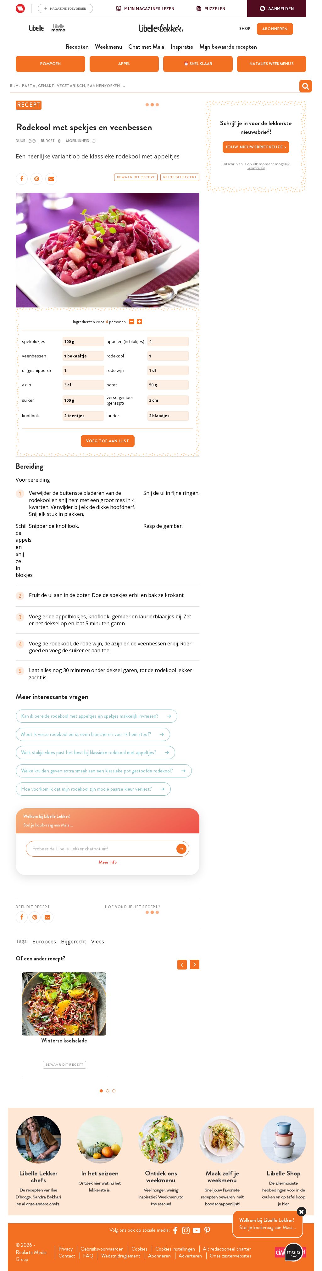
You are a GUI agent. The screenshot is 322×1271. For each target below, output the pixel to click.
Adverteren (190, 1255)
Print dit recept (180, 177)
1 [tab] (101, 1090)
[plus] (138, 321)
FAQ (88, 1255)
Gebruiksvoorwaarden (102, 1249)
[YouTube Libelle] (196, 1230)
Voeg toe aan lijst (107, 441)
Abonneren (159, 1255)
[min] (130, 321)
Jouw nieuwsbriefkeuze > (256, 147)
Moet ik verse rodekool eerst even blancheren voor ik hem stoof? (86, 734)
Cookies (139, 1249)
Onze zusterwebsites (230, 1255)
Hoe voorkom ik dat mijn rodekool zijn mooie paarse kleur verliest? (86, 789)
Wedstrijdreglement (120, 1255)
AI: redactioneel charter (227, 1249)
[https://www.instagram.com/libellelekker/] (186, 1230)
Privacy (65, 1249)
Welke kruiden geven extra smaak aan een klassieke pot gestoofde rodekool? (97, 770)
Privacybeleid (256, 168)
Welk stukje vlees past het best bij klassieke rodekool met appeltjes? (88, 752)
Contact (66, 1255)
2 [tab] (107, 1090)
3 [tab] (113, 1090)
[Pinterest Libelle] (207, 1230)
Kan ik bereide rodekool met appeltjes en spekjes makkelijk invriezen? (89, 716)
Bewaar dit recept (136, 177)
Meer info (108, 862)
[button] (276, 8)
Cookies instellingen (175, 1249)
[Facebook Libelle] (175, 1230)
